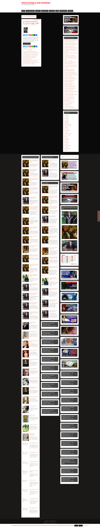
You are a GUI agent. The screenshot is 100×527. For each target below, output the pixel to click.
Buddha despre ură (67, 104)
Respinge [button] (80, 525)
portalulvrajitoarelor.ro (26, 52)
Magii (65, 136)
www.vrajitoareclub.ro (33, 61)
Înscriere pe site (67, 125)
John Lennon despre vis (68, 103)
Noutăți (65, 141)
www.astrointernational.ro (32, 57)
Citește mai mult (27, 43)
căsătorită (31, 48)
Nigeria (32, 51)
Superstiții (66, 147)
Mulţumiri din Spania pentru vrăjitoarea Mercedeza (34, 303)
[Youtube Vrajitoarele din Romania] (99, 214)
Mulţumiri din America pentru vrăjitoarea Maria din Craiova (34, 255)
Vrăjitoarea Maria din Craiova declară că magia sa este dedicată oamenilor (34, 170)
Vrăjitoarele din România (35, 3)
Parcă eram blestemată (68, 60)
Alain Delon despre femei (33, 368)
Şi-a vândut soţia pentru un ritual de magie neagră (31, 22)
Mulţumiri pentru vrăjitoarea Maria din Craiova (34, 246)
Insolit (65, 127)
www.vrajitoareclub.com (26, 61)
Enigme (65, 121)
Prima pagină (25, 13)
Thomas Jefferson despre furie (34, 498)
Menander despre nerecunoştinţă (70, 107)
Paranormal (66, 142)
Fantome (65, 122)
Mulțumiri (66, 139)
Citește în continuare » (33, 166)
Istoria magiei (66, 130)
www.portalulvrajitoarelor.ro (27, 60)
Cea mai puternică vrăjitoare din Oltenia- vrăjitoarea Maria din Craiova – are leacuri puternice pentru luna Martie (34, 208)
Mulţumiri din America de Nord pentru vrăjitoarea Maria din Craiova (34, 265)
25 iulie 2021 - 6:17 (26, 24)
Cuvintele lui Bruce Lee (33, 480)
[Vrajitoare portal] (99, 216)
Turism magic (66, 148)
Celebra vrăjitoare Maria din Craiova (70, 65)
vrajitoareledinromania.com (27, 56)
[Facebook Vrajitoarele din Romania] (99, 212)
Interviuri (65, 129)
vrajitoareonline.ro (34, 56)
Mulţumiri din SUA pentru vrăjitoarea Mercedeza (33, 197)
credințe (34, 48)
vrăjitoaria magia (25, 57)
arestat (29, 48)
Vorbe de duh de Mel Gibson (34, 489)
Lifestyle (65, 131)
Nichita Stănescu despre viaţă (69, 97)
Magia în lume (33, 24)
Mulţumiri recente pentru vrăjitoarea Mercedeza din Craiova (33, 275)
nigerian (35, 51)
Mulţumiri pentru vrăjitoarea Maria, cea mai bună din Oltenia (34, 228)
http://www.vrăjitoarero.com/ (27, 51)
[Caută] (76, 157)
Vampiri (65, 150)
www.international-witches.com (27, 58)
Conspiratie (66, 116)
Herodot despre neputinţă (33, 331)
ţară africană (32, 53)
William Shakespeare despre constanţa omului (34, 388)
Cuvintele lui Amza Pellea (68, 106)
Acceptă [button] (76, 525)
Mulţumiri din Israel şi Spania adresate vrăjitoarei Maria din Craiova (34, 179)
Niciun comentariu (37, 19)
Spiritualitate (66, 145)
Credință (65, 118)
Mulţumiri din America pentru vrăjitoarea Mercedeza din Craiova (34, 284)
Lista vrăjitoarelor (67, 133)
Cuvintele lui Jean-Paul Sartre (34, 461)
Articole (65, 115)
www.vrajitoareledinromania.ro (27, 62)
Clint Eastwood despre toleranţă (69, 88)
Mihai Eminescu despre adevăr (69, 101)
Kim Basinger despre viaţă (33, 452)
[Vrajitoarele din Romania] (99, 218)
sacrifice (29, 53)
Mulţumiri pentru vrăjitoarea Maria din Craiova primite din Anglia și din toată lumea (70, 50)
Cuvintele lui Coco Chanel (68, 93)
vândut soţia (36, 53)
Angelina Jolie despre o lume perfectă (70, 91)
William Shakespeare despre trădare (70, 94)
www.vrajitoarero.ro (32, 63)
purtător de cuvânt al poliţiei (34, 52)
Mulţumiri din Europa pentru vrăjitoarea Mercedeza (34, 294)
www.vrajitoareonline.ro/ (35, 62)
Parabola (50, 523)
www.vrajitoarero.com (26, 63)
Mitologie (65, 137)
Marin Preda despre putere (34, 507)
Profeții (65, 144)
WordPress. (54, 523)
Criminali (65, 119)
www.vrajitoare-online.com (35, 60)
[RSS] (99, 220)
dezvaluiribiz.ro (30, 50)
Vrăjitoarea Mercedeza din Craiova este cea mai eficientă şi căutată (34, 312)
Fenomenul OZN (67, 124)
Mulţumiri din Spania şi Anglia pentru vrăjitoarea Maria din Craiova (34, 160)
